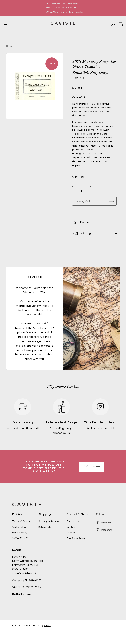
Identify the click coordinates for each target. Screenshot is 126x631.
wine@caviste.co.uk (24, 573)
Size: (75, 176)
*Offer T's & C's (20, 538)
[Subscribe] (98, 467)
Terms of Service (21, 521)
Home (9, 46)
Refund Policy (45, 527)
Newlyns (71, 527)
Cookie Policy (19, 527)
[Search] (112, 23)
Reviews (85, 222)
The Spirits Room (76, 538)
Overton (71, 532)
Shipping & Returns (48, 521)
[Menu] (5, 23)
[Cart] (122, 23)
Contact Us (73, 521)
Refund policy (19, 532)
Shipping (85, 233)
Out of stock (83, 201)
